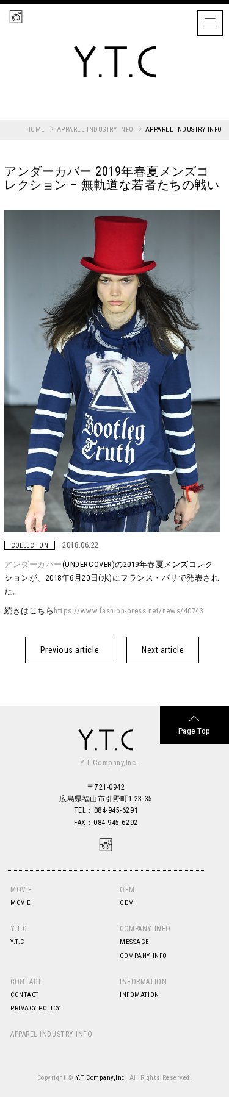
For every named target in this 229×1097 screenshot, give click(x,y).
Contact (26, 981)
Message (135, 942)
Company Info (145, 928)
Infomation (139, 995)
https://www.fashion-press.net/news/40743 (128, 610)
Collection (29, 545)
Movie (21, 889)
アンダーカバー (33, 564)
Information (143, 981)
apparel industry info (95, 130)
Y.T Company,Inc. (101, 1078)
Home (35, 130)
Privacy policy (35, 1008)
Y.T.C (18, 928)
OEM (127, 889)
